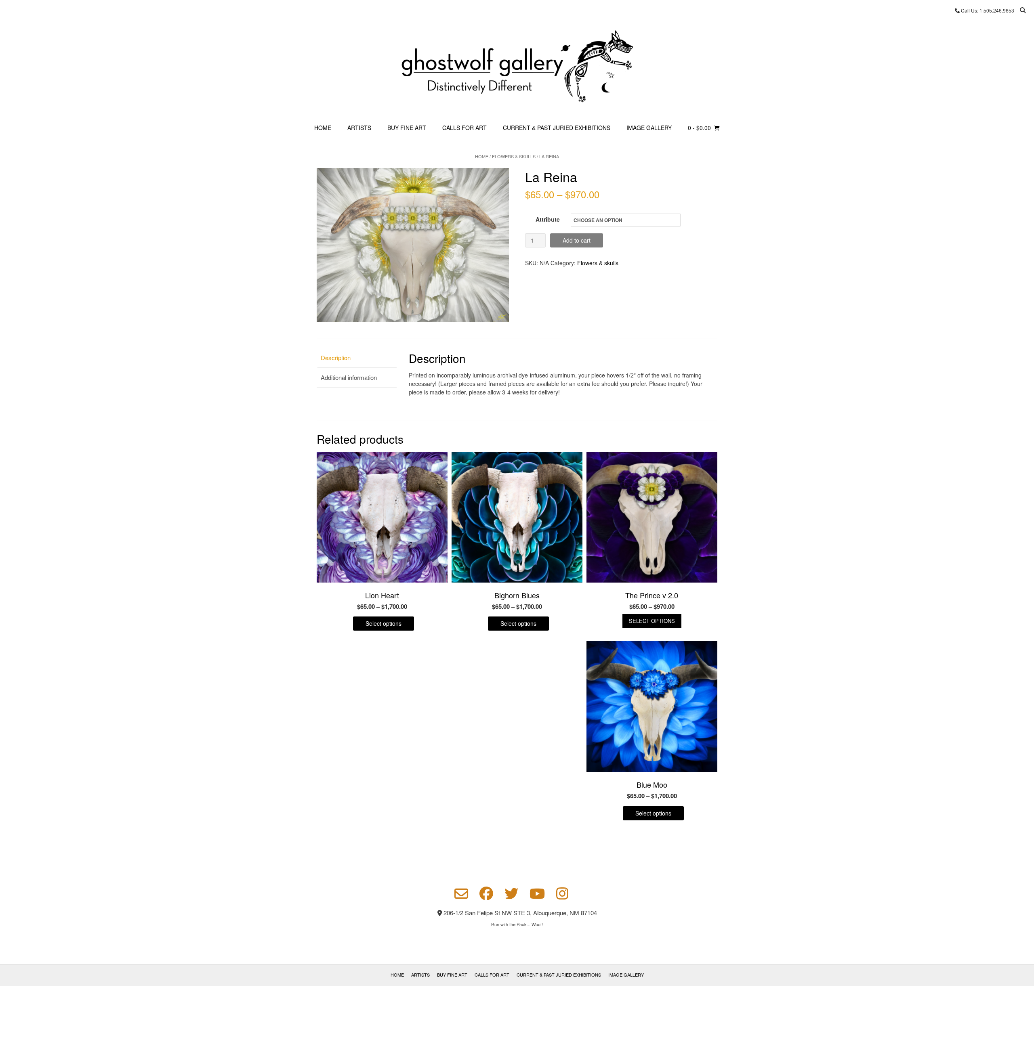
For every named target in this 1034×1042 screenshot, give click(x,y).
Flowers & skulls (514, 156)
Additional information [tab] (349, 377)
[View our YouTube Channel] (537, 893)
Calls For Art (464, 128)
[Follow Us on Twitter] (511, 893)
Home (322, 128)
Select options (383, 623)
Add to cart (577, 240)
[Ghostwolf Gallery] (517, 67)
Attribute (548, 219)
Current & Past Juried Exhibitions (556, 128)
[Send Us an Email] (461, 894)
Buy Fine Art (406, 128)
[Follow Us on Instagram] (562, 893)
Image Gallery (649, 128)
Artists (359, 128)
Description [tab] (336, 357)
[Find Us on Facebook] (486, 893)
